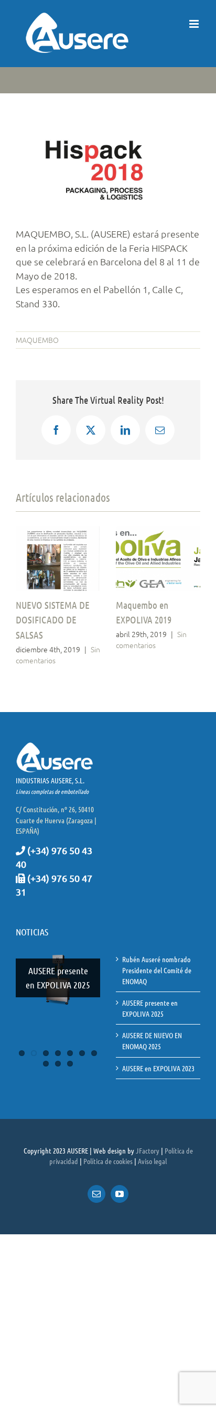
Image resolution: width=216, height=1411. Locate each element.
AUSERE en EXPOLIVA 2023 (158, 1068)
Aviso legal (152, 1161)
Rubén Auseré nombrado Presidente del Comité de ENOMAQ (156, 969)
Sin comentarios (151, 639)
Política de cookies (108, 1161)
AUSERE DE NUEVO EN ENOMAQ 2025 (152, 1040)
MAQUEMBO (37, 340)
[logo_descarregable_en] (94, 140)
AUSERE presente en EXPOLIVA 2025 (58, 977)
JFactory (147, 1150)
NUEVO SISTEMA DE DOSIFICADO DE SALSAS (53, 620)
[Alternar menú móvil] (194, 23)
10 (70, 1064)
